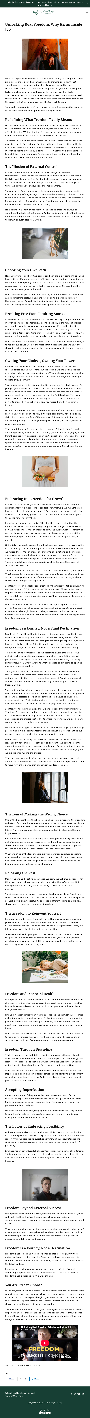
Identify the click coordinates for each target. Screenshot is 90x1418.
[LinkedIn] (83, 1394)
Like (6, 1373)
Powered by (27, 1411)
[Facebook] (71, 1394)
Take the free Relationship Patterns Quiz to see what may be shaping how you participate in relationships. (45, 3)
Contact (31, 1393)
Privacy (22, 1396)
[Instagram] (75, 1394)
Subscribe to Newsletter (15, 1393)
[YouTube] (79, 1394)
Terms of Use (11, 1396)
